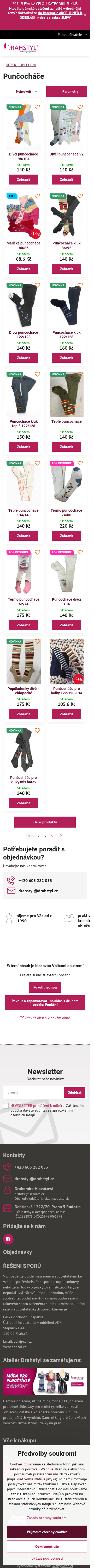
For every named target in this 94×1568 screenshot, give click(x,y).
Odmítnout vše (47, 1546)
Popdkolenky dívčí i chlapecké (23, 691)
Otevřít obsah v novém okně (47, 1017)
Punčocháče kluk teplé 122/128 (24, 423)
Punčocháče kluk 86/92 (66, 245)
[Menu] (84, 47)
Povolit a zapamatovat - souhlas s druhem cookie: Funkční (45, 1002)
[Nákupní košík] (71, 47)
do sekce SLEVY (58, 17)
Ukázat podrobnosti (47, 1558)
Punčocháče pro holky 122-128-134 (66, 691)
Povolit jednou (45, 987)
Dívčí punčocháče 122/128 (23, 334)
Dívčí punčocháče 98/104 (23, 156)
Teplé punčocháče (66, 421)
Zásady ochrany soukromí (47, 1517)
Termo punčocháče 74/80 (66, 512)
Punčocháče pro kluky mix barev (23, 779)
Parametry (70, 91)
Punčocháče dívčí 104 (66, 601)
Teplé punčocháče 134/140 (23, 512)
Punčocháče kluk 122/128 (66, 334)
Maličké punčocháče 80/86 (23, 245)
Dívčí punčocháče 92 (67, 154)
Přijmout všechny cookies (47, 1532)
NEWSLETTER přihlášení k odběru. (37, 1105)
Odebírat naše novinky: (45, 1078)
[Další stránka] (61, 836)
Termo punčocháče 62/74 (23, 601)
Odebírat (74, 1092)
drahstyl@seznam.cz (29, 1194)
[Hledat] (58, 47)
